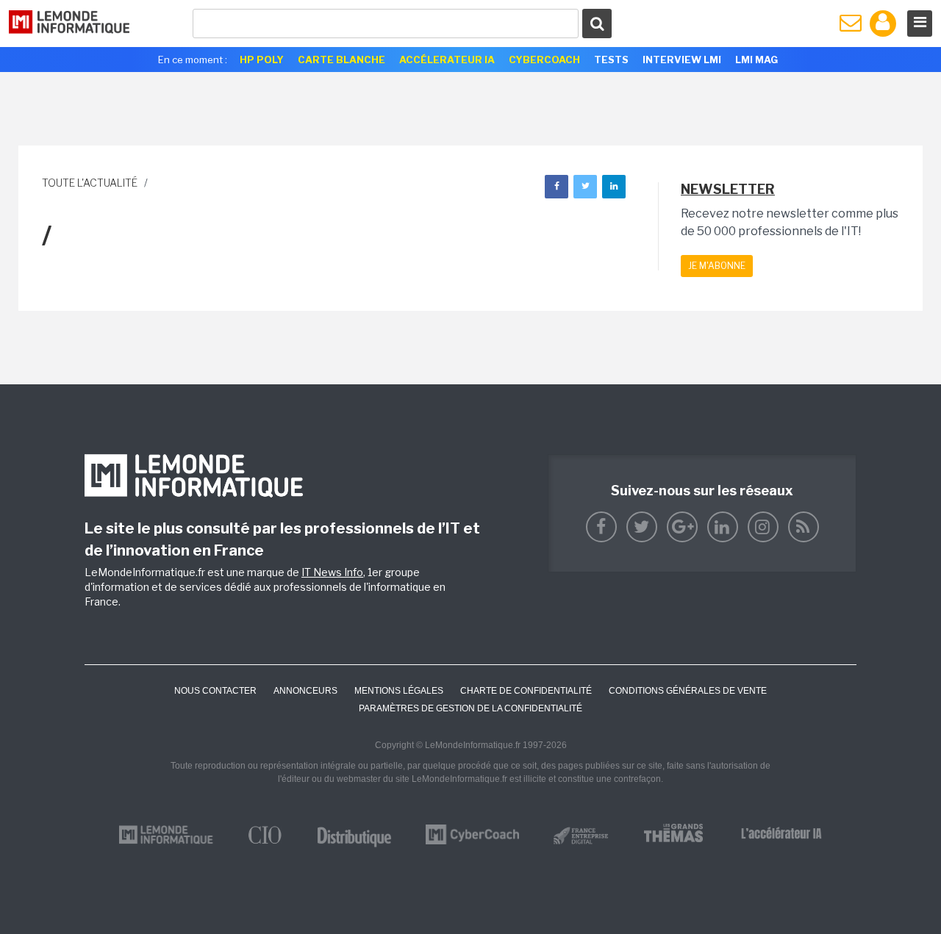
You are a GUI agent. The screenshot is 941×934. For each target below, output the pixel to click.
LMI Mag (756, 59)
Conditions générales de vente (688, 691)
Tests (611, 59)
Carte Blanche (341, 59)
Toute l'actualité (89, 182)
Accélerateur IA (447, 59)
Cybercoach (544, 59)
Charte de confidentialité (526, 691)
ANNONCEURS (305, 691)
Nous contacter (215, 691)
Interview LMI (682, 59)
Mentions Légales (398, 691)
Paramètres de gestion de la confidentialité (470, 708)
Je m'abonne (716, 265)
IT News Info (332, 572)
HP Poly (262, 59)
